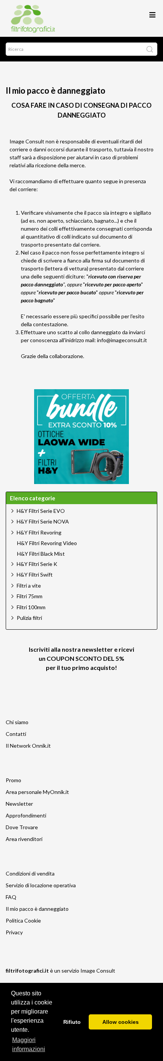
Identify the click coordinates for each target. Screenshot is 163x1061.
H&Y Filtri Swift (35, 574)
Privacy (14, 932)
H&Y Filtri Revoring (39, 532)
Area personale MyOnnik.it (37, 792)
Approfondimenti (26, 815)
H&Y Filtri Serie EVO (41, 511)
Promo (13, 780)
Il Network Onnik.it (28, 745)
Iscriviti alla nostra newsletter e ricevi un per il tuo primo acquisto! (81, 658)
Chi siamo (17, 722)
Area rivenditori (24, 839)
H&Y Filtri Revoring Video (47, 543)
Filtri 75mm (29, 596)
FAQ (11, 897)
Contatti (16, 734)
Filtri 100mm (31, 607)
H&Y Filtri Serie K (37, 564)
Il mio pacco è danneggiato (37, 908)
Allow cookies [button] (120, 1022)
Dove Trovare (22, 827)
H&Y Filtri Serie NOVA (43, 521)
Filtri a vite (29, 585)
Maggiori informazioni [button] (28, 1044)
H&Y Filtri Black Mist (41, 554)
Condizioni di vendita (30, 873)
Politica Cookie (23, 920)
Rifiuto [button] (72, 1022)
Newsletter (19, 803)
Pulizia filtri (29, 618)
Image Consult (97, 970)
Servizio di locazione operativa (41, 885)
